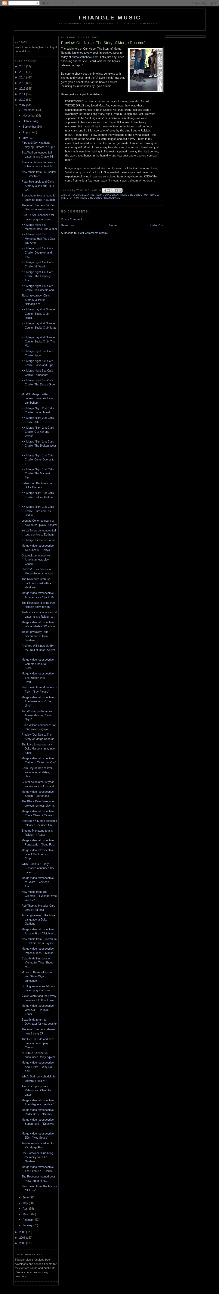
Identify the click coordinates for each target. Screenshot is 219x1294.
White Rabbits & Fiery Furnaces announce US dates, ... (38, 868)
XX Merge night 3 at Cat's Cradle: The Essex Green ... (39, 384)
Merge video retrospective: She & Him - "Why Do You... (38, 1067)
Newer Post (68, 225)
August (27, 132)
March (27, 1214)
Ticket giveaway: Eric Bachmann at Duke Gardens (35, 636)
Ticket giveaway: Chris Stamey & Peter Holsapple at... (36, 299)
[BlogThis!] (108, 190)
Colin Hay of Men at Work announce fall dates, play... (37, 772)
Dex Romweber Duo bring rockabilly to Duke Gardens (37, 1157)
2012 (22, 88)
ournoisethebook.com (85, 57)
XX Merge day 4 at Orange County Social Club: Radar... (38, 313)
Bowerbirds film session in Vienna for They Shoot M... (38, 962)
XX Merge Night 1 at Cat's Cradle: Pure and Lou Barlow (38, 511)
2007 (22, 1237)
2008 (22, 1232)
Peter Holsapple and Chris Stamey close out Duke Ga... (38, 186)
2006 (22, 1243)
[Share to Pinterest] (120, 190)
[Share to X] (112, 190)
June (26, 1197)
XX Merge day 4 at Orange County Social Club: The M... (38, 341)
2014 (22, 77)
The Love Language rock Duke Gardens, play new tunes (38, 748)
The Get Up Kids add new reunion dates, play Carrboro (37, 1043)
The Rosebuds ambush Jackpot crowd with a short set (36, 583)
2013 (22, 83)
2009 (22, 105)
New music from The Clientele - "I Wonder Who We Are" (39, 896)
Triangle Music (109, 17)
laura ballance (84, 195)
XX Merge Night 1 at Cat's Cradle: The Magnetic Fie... (38, 473)
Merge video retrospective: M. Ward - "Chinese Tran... (38, 882)
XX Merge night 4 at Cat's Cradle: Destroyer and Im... (37, 252)
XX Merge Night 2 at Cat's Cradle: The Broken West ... (39, 445)
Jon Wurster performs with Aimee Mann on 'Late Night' (38, 715)
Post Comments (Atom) (93, 233)
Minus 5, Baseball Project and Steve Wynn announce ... (37, 976)
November (29, 115)
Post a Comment (71, 219)
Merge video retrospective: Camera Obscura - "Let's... (38, 664)
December (29, 110)
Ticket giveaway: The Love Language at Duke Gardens (38, 919)
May (26, 1203)
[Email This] (104, 190)
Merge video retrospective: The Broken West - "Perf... (38, 677)
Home (113, 225)
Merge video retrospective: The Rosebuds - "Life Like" (38, 701)
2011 (22, 94)
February (28, 1219)
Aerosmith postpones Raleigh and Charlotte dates (36, 1090)
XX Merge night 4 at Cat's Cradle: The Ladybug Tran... (37, 276)
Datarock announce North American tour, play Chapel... (37, 559)
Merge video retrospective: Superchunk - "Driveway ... (38, 1124)
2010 (22, 99)
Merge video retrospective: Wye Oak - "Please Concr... (38, 1010)
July (26, 137)
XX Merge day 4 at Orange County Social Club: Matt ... (39, 327)
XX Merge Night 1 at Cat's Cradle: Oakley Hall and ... (38, 497)
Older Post (157, 225)
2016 (22, 66)
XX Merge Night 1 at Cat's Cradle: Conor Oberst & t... (38, 459)
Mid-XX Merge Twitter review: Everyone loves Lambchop (38, 398)
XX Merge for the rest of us (38, 540)
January (28, 1225)
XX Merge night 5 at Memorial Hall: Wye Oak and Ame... (38, 238)
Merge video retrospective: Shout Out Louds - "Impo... (38, 854)
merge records (131, 195)
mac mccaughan (107, 195)
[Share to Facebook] (116, 190)
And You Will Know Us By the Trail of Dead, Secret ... (38, 650)
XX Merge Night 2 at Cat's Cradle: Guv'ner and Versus (38, 432)
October (28, 121)
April (26, 1208)
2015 (22, 72)
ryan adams (112, 198)
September (30, 126)
